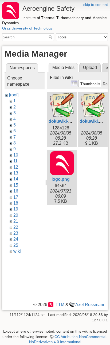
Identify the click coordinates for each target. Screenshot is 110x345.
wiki (17, 251)
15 (15, 185)
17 (15, 197)
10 (15, 155)
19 (15, 209)
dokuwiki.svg (93, 121)
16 (15, 191)
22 (15, 227)
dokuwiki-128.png (66, 121)
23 (15, 233)
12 (15, 167)
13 (15, 173)
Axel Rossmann (90, 304)
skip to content (95, 4)
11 (15, 161)
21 (15, 221)
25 (15, 245)
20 (15, 215)
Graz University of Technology (27, 28)
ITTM (59, 304)
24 (15, 239)
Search (51, 37)
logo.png (61, 179)
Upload (90, 67)
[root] (13, 95)
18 (15, 203)
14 (15, 179)
